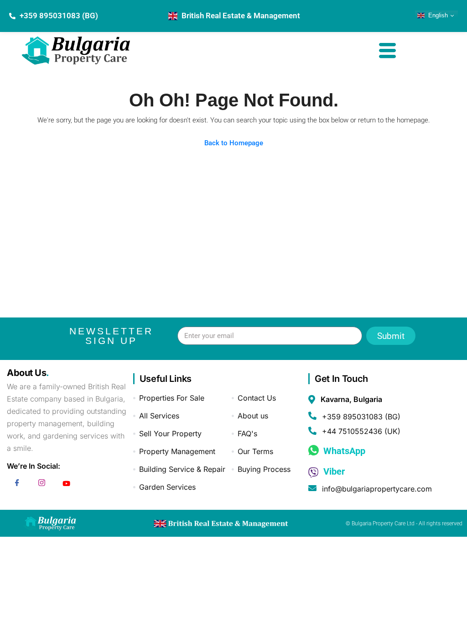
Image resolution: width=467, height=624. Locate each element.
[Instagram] (41, 484)
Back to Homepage (233, 143)
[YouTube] (66, 484)
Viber (333, 471)
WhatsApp (343, 450)
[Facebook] (17, 484)
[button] (387, 51)
